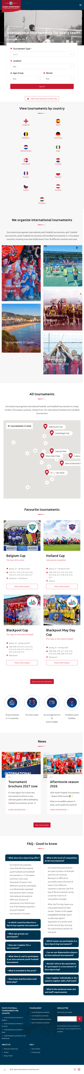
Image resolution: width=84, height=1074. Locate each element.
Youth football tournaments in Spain (12, 1031)
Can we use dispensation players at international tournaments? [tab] (61, 953)
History (6, 1052)
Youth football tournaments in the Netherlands (13, 1037)
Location (17, 60)
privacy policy (60, 1029)
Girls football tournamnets (40, 1016)
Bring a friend (8, 1056)
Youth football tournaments (40, 1012)
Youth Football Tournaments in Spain (21, 328)
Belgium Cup (15, 556)
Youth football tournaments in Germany (12, 1024)
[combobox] (42, 54)
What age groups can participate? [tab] (17, 935)
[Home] (11, 6)
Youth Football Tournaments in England (21, 273)
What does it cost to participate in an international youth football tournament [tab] (22, 959)
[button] (47, 472)
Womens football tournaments (41, 1019)
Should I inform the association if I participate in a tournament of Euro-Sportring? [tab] (60, 966)
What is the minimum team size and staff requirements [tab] (60, 990)
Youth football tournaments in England (12, 1018)
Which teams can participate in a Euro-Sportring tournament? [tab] (61, 942)
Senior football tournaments (41, 1023)
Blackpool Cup (17, 630)
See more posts (42, 825)
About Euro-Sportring (11, 1049)
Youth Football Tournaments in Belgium (62, 309)
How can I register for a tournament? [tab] (19, 946)
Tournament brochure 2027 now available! (23, 786)
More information (22, 586)
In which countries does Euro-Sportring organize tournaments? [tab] (22, 923)
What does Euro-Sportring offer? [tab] (24, 857)
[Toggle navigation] (80, 5)
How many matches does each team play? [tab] (22, 980)
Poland (58, 177)
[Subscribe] (79, 1019)
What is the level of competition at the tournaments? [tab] (61, 859)
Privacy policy (36, 1052)
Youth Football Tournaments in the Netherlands (62, 266)
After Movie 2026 (62, 353)
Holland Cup (55, 556)
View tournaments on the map (43, 98)
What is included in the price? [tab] (22, 970)
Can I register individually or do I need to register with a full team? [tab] (61, 979)
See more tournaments (42, 681)
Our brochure (36, 1049)
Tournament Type (21, 48)
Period (49, 73)
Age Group (18, 73)
